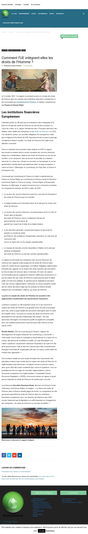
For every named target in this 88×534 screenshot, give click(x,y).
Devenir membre (7, 4)
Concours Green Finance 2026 (13, 23)
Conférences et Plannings (42, 507)
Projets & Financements (42, 506)
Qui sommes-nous (69, 499)
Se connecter (35, 4)
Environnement (24, 13)
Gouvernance (42, 13)
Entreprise (60, 13)
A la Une (14, 13)
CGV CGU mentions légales (72, 502)
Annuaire (18, 4)
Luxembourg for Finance (26, 102)
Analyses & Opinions (40, 502)
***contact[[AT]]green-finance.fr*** (10, 522)
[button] (83, 14)
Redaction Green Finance (12, 66)
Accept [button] (41, 531)
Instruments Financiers (41, 504)
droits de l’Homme (41, 131)
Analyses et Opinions (14, 50)
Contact (26, 4)
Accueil (4, 32)
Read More (50, 531)
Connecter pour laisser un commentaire (16, 471)
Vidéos (51, 13)
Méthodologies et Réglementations (38, 500)
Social (33, 13)
